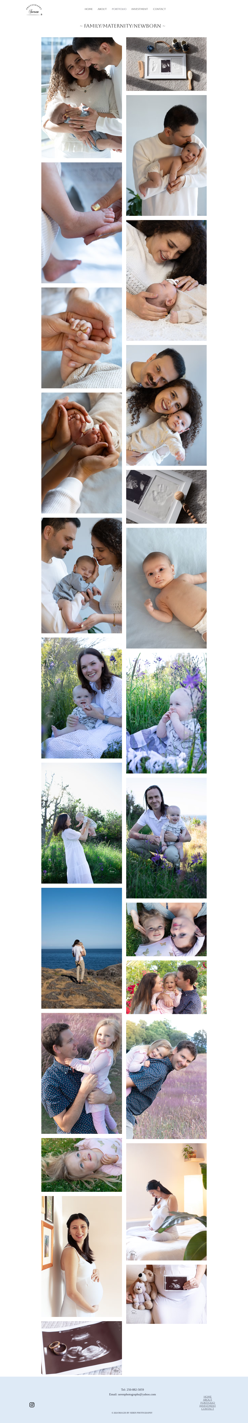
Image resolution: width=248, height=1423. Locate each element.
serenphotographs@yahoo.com (137, 1394)
